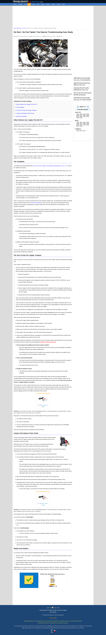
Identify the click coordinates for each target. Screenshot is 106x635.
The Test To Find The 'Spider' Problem (26, 110)
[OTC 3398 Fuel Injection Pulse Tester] (43, 399)
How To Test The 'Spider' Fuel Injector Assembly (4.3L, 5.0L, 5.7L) (50, 165)
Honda (33, 4)
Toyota (53, 4)
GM (29, 4)
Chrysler (20, 4)
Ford (25, 4)
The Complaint (20, 107)
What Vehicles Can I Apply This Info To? (26, 104)
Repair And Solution (21, 116)
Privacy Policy (53, 618)
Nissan (48, 4)
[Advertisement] (53, 16)
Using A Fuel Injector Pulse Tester (25, 113)
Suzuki (58, 4)
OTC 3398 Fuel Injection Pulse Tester (43, 405)
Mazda (43, 4)
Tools (63, 4)
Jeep (38, 4)
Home (15, 4)
